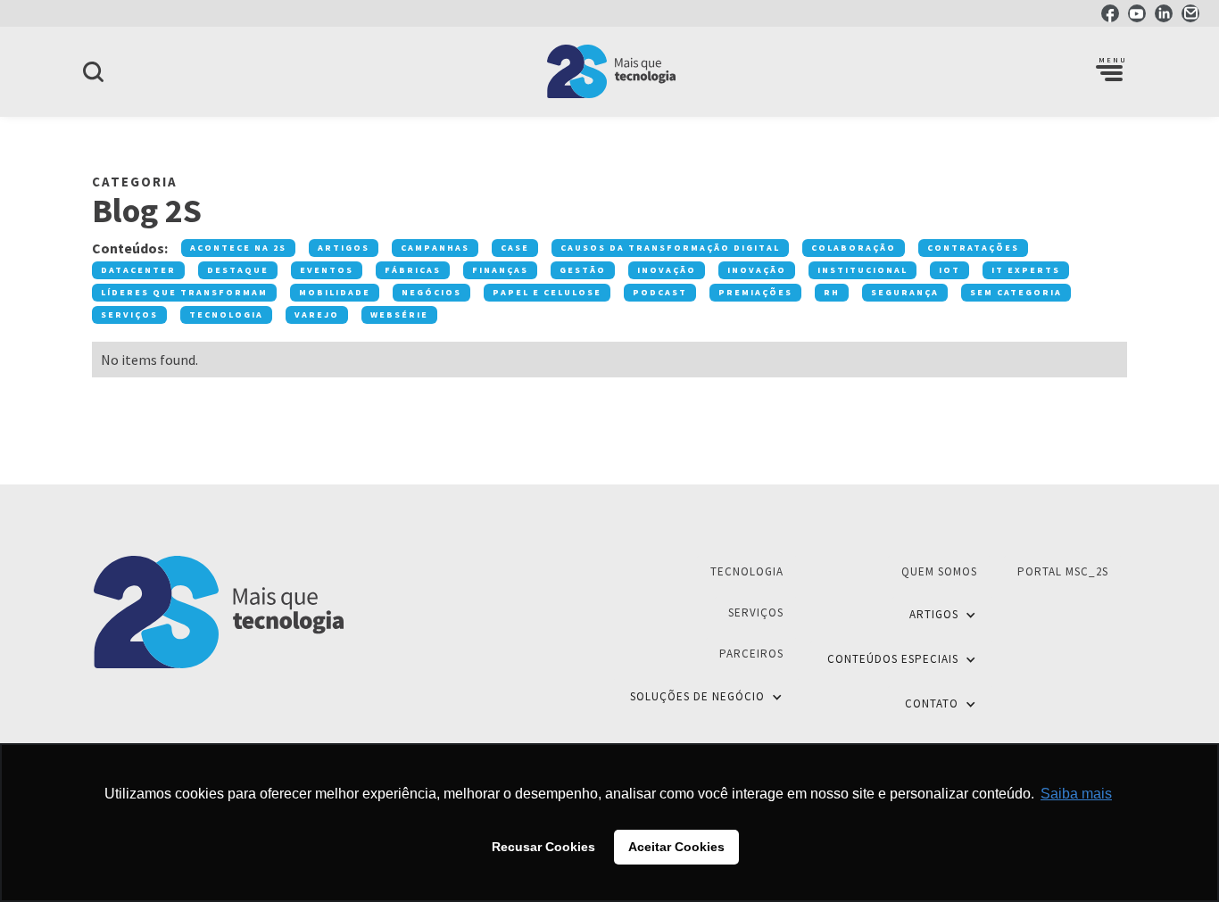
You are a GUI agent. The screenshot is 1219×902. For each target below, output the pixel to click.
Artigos (343, 247)
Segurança (905, 292)
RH (832, 292)
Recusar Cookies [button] (543, 847)
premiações (755, 292)
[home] (609, 71)
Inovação (666, 270)
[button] (1109, 71)
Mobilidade (334, 292)
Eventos (326, 270)
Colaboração (853, 247)
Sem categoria (1016, 292)
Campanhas (435, 247)
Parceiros (751, 653)
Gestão (583, 270)
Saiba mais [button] (1076, 793)
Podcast (660, 292)
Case (515, 247)
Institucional (862, 270)
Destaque (238, 270)
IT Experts (1025, 270)
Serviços (129, 314)
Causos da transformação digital (670, 247)
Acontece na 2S (238, 247)
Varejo (316, 314)
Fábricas (413, 270)
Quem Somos (939, 571)
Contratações (973, 247)
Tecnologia (226, 314)
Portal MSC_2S (1062, 571)
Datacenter (138, 270)
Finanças (500, 270)
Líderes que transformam (184, 292)
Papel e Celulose (547, 292)
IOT (949, 270)
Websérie (399, 314)
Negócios (431, 292)
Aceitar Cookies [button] (676, 847)
